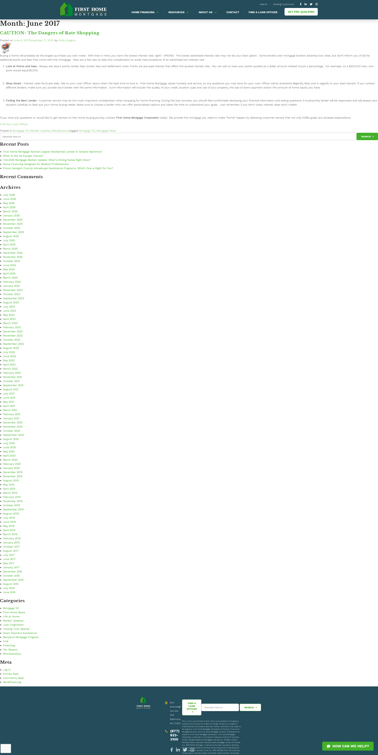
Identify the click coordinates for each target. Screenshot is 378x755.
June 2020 (9, 447)
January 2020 (11, 468)
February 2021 (11, 414)
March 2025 (10, 248)
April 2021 (9, 405)
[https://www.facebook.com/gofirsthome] (301, 4)
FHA (5, 641)
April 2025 (9, 244)
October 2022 (11, 339)
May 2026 (9, 203)
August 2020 (11, 439)
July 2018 (9, 517)
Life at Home (11, 616)
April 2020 (9, 455)
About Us (205, 12)
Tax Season (10, 649)
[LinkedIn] (178, 749)
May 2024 (9, 269)
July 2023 (9, 306)
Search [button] (263, 4)
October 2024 (11, 261)
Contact (232, 12)
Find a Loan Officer (263, 12)
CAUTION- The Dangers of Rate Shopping (50, 32)
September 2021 (13, 385)
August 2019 (11, 480)
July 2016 (9, 588)
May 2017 (8, 563)
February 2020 (12, 463)
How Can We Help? (349, 746)
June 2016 (9, 592)
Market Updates (40, 130)
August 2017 (11, 550)
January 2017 (11, 567)
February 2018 (12, 538)
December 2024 (13, 252)
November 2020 (13, 426)
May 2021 (8, 401)
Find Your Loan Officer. (14, 124)
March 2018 (10, 534)
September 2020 (13, 434)
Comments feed (13, 677)
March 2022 (10, 368)
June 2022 (9, 356)
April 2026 (9, 207)
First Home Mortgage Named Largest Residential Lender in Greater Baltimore (52, 151)
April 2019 (9, 488)
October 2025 (11, 227)
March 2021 (10, 410)
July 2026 (9, 194)
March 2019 (10, 492)
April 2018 (9, 530)
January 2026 (11, 215)
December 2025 (13, 219)
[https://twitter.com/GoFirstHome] (311, 4)
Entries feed (10, 673)
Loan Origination (13, 624)
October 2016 (11, 575)
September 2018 (13, 509)
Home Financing (143, 12)
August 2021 (10, 389)
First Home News (14, 612)
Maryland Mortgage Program (21, 637)
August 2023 (11, 302)
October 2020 (11, 430)
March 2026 (10, 211)
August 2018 (11, 513)
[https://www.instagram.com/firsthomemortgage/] (316, 4)
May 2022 (9, 360)
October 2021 (11, 381)
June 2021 (9, 397)
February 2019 (12, 497)
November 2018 (12, 501)
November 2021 (12, 376)
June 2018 (9, 521)
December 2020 (13, 422)
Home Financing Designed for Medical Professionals (36, 164)
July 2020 (9, 443)
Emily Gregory (67, 40)
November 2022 (13, 335)
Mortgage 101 (21, 130)
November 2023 (13, 290)
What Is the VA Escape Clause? (23, 155)
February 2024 (12, 281)
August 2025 (11, 236)
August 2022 (11, 347)
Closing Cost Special (16, 628)
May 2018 (8, 525)
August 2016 (10, 583)
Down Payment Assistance (20, 633)
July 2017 (9, 554)
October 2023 (11, 294)
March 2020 (10, 459)
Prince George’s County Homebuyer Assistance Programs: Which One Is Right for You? (58, 168)
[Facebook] (172, 749)
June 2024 (9, 265)
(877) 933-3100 (175, 735)
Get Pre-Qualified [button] (301, 11)
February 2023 (12, 327)
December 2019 (12, 472)
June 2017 (9, 559)
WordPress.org (12, 682)
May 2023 (9, 314)
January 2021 (11, 418)
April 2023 (9, 319)
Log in (7, 669)
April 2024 (9, 273)
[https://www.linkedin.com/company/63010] (305, 4)
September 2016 (13, 579)
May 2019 (8, 484)
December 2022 (13, 331)
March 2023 (10, 323)
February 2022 (12, 372)
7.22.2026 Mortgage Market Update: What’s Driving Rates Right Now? (47, 159)
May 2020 (9, 451)
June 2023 (9, 310)
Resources (176, 12)
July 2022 (9, 352)
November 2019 (12, 476)
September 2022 (13, 343)
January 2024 (11, 285)
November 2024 (13, 256)
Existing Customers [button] (283, 4)
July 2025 (9, 240)
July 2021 (9, 393)
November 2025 (13, 223)
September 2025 (13, 232)
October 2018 (11, 505)
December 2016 (12, 571)
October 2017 (11, 546)
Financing (9, 645)
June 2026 (9, 198)
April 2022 (9, 364)
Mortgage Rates (106, 130)
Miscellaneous (60, 130)
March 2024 (10, 277)
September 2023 (13, 298)
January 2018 (11, 542)
